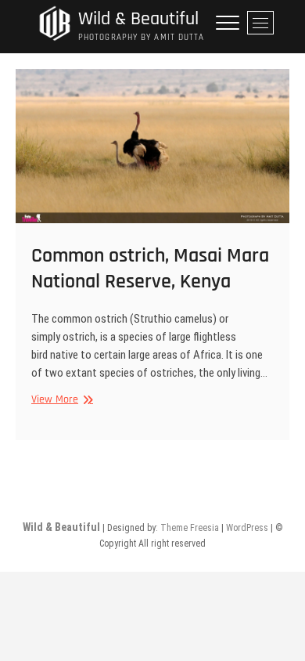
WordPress (247, 527)
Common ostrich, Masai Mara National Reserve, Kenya (150, 268)
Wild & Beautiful (138, 19)
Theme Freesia (189, 527)
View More (60, 400)
